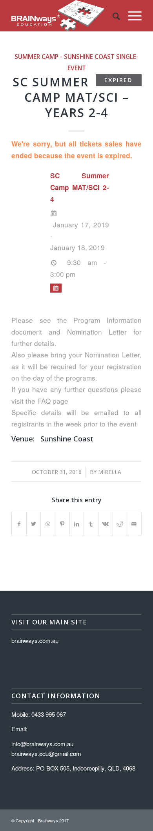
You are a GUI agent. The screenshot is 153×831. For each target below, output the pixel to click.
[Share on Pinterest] (62, 524)
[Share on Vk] (105, 524)
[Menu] (131, 15)
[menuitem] (112, 15)
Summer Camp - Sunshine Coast (65, 56)
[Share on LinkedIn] (77, 524)
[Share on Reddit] (120, 524)
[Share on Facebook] (19, 524)
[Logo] (63, 15)
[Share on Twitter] (34, 524)
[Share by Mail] (134, 524)
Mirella (109, 472)
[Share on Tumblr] (91, 524)
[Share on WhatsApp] (48, 524)
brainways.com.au (34, 640)
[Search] (112, 15)
